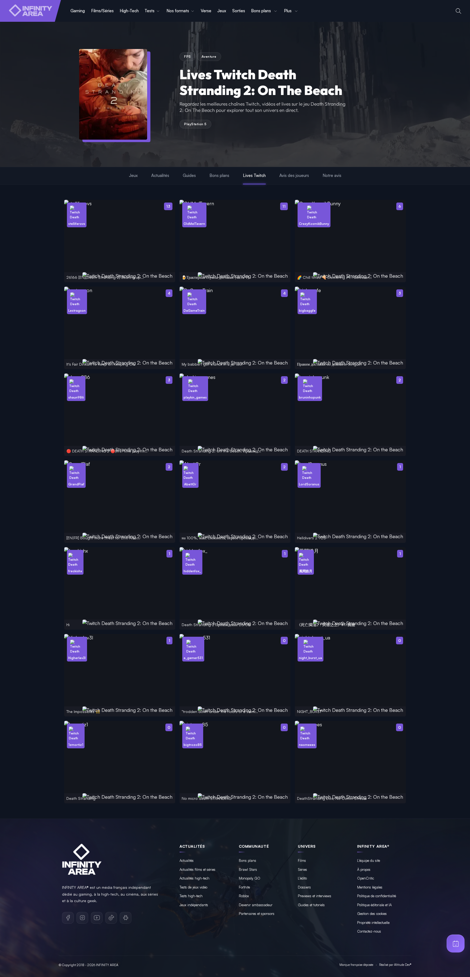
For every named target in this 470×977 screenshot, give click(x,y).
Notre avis (332, 175)
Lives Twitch (254, 175)
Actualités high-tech (194, 878)
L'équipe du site (368, 860)
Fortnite (244, 887)
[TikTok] (111, 918)
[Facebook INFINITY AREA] (68, 918)
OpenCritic (365, 878)
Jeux (221, 10)
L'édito (302, 878)
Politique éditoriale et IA (374, 905)
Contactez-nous (369, 931)
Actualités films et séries (197, 869)
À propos (363, 869)
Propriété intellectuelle (373, 922)
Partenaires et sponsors (256, 913)
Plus (288, 10)
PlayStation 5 (195, 124)
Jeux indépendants (194, 905)
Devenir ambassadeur (256, 905)
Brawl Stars (248, 869)
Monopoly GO (249, 878)
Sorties (238, 10)
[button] (458, 11)
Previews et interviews (314, 896)
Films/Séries (102, 10)
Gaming (77, 10)
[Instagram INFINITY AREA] (82, 918)
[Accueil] (30, 11)
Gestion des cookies (372, 913)
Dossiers (304, 887)
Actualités (160, 175)
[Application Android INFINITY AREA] (125, 918)
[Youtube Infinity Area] (97, 918)
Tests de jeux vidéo (193, 887)
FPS (187, 56)
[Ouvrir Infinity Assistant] (456, 944)
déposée (368, 965)
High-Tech (129, 10)
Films (302, 860)
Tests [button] (149, 10)
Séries (302, 869)
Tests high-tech (191, 896)
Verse (206, 10)
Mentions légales (369, 887)
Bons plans (261, 10)
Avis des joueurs (294, 175)
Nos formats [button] (177, 10)
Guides (189, 175)
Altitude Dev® (402, 965)
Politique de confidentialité (376, 896)
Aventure (209, 56)
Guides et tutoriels (311, 905)
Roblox (244, 896)
